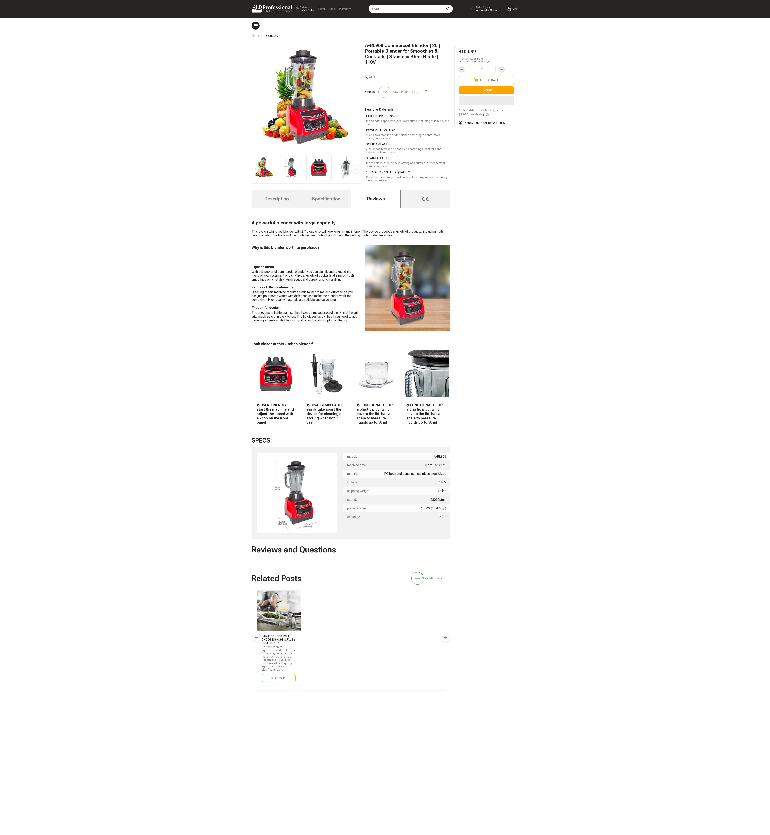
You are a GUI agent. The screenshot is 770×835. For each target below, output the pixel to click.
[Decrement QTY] (462, 70)
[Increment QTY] (502, 70)
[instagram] (473, 721)
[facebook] (460, 721)
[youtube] (485, 721)
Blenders (271, 36)
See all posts (432, 578)
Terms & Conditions (486, 793)
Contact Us (426, 787)
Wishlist (477, 773)
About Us (478, 787)
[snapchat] (435, 721)
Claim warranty (428, 780)
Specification (326, 199)
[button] (486, 100)
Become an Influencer (487, 753)
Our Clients (480, 780)
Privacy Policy (482, 800)
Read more (278, 678)
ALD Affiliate (481, 747)
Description (276, 199)
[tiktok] (422, 721)
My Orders (425, 773)
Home (322, 8)
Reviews (376, 199)
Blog (332, 8)
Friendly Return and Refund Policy (484, 122)
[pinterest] (498, 721)
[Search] (448, 9)
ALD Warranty (427, 753)
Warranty (345, 8)
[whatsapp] (448, 721)
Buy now (486, 90)
